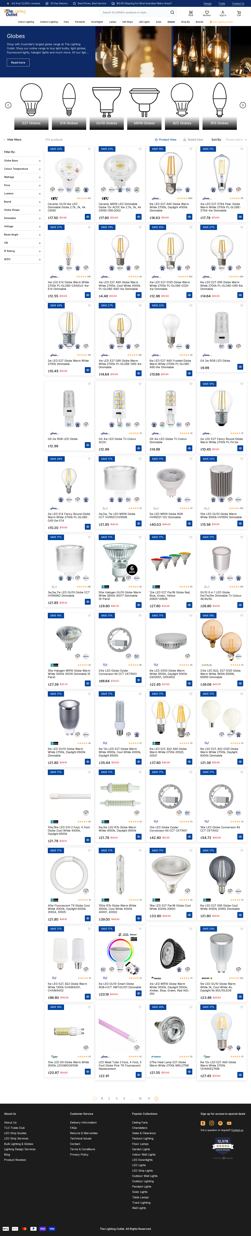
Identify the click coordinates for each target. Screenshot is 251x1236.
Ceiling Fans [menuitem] (140, 1122)
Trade (221, 3)
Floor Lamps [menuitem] (140, 1144)
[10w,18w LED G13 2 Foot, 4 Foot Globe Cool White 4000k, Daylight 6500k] (69, 796)
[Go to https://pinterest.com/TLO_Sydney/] (220, 1123)
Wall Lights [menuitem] (139, 1208)
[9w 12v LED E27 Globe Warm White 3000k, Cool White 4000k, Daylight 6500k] (120, 718)
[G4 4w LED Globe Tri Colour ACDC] (120, 408)
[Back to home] (15, 12)
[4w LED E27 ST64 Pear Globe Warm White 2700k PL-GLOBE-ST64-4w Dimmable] (221, 173)
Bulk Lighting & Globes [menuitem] (18, 1144)
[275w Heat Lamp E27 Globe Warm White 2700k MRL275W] (171, 1031)
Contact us (237, 1130)
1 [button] (101, 1098)
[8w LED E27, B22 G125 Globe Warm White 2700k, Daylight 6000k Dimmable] (221, 718)
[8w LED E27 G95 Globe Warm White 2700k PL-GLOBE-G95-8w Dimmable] (221, 251)
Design (208, 3)
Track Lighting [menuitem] (141, 1202)
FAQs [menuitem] (73, 1127)
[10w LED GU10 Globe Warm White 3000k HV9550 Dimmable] (221, 483)
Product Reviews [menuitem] (15, 1160)
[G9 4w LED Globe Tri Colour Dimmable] (171, 408)
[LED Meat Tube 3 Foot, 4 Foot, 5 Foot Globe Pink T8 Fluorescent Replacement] (120, 1031)
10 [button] (140, 1098)
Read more (18, 62)
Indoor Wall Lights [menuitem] (144, 1154)
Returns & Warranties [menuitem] (84, 1133)
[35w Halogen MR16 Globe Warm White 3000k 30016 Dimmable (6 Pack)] (69, 639)
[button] (156, 1098)
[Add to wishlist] (89, 149)
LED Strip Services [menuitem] (16, 1138)
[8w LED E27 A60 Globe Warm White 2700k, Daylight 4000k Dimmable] (171, 173)
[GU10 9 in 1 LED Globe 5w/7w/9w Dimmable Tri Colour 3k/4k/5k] (221, 561)
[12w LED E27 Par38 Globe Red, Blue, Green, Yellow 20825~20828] (171, 561)
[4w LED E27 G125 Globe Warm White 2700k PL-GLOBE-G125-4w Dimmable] (171, 251)
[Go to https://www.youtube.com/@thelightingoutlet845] (229, 1123)
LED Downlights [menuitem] (142, 1160)
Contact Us (238, 3)
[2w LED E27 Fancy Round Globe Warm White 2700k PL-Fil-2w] (221, 408)
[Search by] (172, 12)
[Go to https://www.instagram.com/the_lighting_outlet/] (211, 1123)
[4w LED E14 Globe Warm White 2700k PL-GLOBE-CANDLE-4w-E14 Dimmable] (69, 251)
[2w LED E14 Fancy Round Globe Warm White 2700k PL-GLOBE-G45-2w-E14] (69, 483)
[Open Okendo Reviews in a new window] (223, 1158)
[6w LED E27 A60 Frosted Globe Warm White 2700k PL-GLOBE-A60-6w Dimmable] (171, 330)
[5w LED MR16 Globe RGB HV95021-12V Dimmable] (171, 483)
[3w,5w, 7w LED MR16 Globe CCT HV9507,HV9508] (120, 483)
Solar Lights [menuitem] (140, 1192)
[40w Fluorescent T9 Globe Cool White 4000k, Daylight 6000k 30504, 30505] (69, 874)
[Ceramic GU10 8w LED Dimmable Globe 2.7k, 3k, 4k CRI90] (69, 173)
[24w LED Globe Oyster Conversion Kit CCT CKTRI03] (120, 639)
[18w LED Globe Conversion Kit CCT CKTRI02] (221, 796)
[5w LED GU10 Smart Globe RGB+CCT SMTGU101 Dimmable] (120, 953)
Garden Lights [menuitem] (141, 1149)
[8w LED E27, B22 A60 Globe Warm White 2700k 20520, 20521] (171, 718)
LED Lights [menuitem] (139, 1165)
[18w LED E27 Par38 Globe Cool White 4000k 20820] (171, 874)
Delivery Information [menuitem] (83, 1122)
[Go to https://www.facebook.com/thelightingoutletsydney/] (203, 1123)
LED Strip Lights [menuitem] (142, 1170)
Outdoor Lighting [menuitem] (143, 1181)
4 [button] (124, 1098)
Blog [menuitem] (7, 1154)
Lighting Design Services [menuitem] (20, 1149)
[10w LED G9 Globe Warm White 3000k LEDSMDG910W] (69, 1031)
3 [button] (116, 1098)
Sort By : (217, 139)
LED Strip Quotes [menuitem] (15, 1133)
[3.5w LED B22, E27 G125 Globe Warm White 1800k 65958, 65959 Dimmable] (221, 639)
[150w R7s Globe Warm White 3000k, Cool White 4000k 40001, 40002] (120, 874)
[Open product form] (88, 217)
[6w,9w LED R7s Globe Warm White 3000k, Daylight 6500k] (120, 796)
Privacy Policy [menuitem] (79, 1154)
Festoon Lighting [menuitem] (142, 1138)
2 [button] (109, 1098)
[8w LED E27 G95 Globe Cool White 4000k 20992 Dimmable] (221, 874)
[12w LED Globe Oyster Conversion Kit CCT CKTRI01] (171, 796)
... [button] (132, 1098)
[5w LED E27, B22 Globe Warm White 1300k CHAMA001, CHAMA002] (69, 953)
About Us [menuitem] (10, 1122)
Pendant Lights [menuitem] (141, 1186)
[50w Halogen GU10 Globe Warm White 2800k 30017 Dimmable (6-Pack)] (120, 561)
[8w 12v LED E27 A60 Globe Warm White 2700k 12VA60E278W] (221, 1031)
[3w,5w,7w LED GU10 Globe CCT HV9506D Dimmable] (69, 561)
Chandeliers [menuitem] (139, 1127)
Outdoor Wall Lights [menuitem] (145, 1176)
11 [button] (149, 1098)
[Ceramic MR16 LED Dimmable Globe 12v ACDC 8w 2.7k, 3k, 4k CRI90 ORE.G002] (120, 173)
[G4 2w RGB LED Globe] (221, 330)
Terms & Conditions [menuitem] (82, 1149)
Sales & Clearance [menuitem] (144, 1133)
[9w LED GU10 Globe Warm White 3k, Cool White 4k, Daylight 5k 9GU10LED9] (221, 953)
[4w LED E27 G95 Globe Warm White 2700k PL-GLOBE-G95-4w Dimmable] (120, 330)
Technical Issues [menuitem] (81, 1138)
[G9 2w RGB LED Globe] (69, 408)
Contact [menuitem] (75, 1144)
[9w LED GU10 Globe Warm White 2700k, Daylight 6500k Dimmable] (69, 718)
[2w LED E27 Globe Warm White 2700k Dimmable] (69, 330)
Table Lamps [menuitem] (140, 1197)
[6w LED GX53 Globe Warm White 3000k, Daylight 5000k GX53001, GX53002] (171, 639)
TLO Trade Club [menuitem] (14, 1127)
